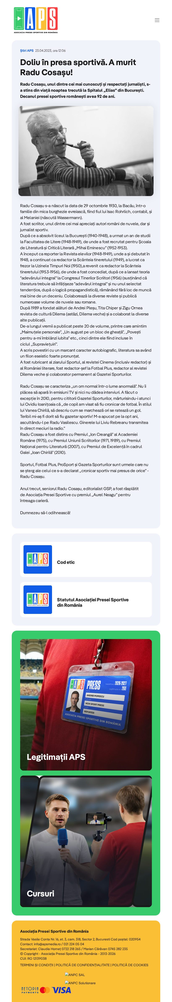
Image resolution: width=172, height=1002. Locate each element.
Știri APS (27, 51)
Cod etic (86, 559)
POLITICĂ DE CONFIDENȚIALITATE (83, 965)
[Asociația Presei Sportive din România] (36, 20)
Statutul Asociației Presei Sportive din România (86, 599)
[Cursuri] (86, 841)
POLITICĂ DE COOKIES (130, 965)
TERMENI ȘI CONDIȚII (36, 965)
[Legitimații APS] (86, 705)
